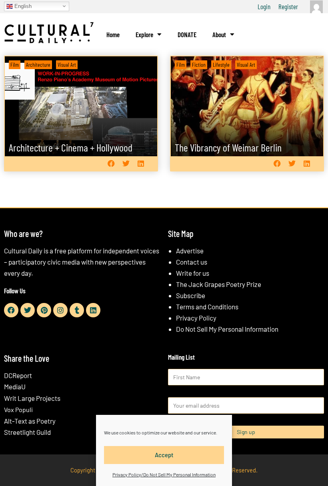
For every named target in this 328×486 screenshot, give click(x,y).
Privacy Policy (196, 318)
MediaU (15, 386)
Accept (164, 454)
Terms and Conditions (207, 307)
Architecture (38, 64)
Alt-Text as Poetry (30, 421)
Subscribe (190, 295)
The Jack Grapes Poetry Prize (218, 284)
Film (14, 64)
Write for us (192, 273)
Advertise (190, 251)
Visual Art (67, 64)
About (219, 34)
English (22, 6)
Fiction (199, 64)
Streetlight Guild (27, 432)
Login (264, 6)
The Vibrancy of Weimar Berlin (228, 147)
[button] (111, 163)
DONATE (187, 34)
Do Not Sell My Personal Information (227, 329)
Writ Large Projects (32, 398)
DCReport (18, 375)
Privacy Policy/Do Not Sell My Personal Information (164, 474)
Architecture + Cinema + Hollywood (70, 147)
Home (113, 34)
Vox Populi (18, 409)
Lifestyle (221, 64)
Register (288, 6)
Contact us (191, 262)
